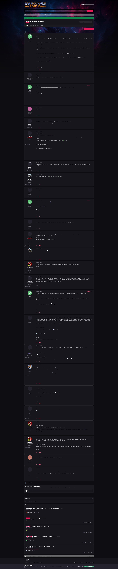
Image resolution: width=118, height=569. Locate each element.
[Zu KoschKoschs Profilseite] (26, 520)
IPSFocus (76, 562)
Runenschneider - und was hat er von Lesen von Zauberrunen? (40, 546)
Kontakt (37, 562)
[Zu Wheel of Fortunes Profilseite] (30, 75)
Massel (28, 25)
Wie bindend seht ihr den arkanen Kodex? (40, 526)
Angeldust (30, 460)
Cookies (41, 562)
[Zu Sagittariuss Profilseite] (30, 109)
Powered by (89, 562)
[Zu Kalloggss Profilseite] (26, 530)
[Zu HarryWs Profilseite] (30, 318)
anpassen (61, 566)
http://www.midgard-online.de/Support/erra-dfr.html (49, 87)
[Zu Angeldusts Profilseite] (30, 457)
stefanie (29, 124)
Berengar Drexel (28, 547)
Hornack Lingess (30, 267)
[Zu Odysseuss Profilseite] (30, 176)
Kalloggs (28, 530)
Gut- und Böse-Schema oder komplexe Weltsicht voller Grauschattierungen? (43, 508)
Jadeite (27, 519)
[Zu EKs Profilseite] (30, 367)
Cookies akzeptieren (89, 566)
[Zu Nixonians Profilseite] (30, 133)
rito (26, 527)
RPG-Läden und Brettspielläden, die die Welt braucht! (44, 536)
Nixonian (30, 136)
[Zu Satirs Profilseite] (30, 408)
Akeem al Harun (28, 509)
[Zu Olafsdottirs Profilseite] (30, 278)
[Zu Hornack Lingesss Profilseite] (30, 264)
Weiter (29, 32)
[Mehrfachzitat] (36, 70)
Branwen (28, 550)
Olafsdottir (30, 281)
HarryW (29, 321)
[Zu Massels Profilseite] (26, 25)
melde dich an (59, 487)
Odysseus (29, 179)
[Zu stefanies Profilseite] (30, 121)
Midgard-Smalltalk (40, 25)
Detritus (27, 537)
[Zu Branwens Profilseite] (26, 550)
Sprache (26, 562)
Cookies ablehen (80, 566)
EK (29, 370)
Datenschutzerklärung (32, 562)
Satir (30, 412)
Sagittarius (30, 112)
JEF (27, 540)
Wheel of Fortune (30, 78)
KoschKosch (29, 520)
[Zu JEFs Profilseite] (26, 540)
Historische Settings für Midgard (38, 518)
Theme (73, 562)
